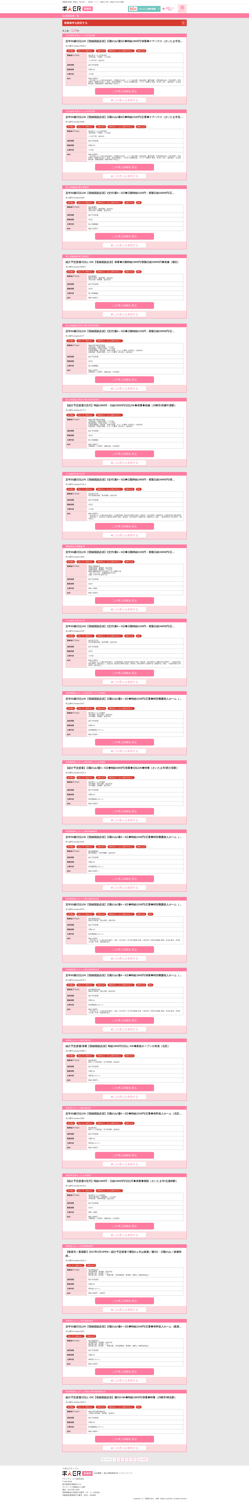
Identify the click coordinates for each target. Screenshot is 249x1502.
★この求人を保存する (125, 100)
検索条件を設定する (76, 23)
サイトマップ (126, 1473)
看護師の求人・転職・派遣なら (156, 1499)
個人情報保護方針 (111, 1473)
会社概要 (97, 1473)
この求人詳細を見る (124, 91)
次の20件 (143, 1459)
